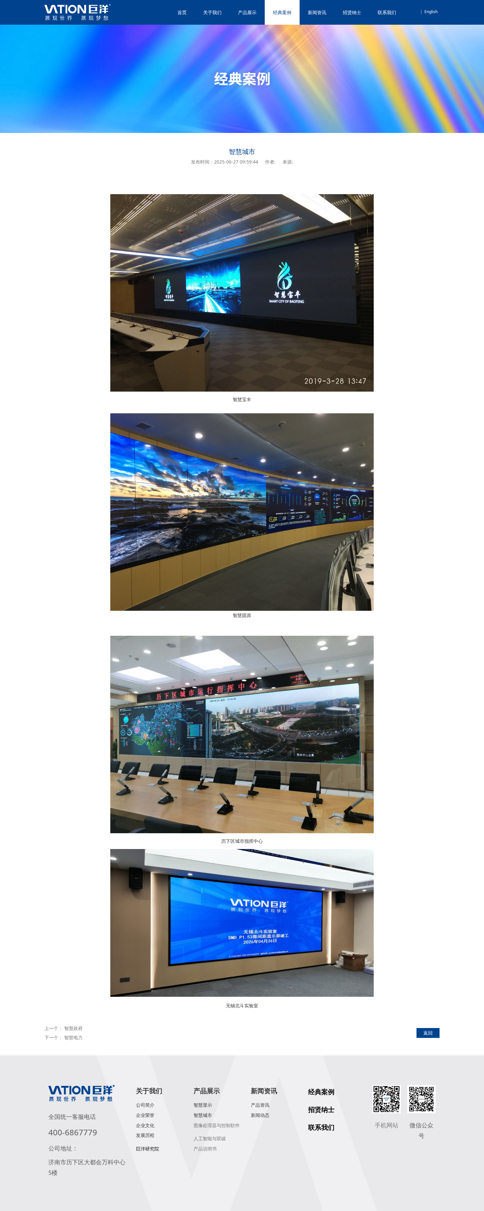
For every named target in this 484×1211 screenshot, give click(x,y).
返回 (428, 1033)
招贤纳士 (352, 12)
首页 (182, 12)
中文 (414, 11)
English (431, 11)
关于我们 (212, 12)
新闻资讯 (317, 12)
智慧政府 (73, 1028)
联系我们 (387, 12)
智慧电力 (73, 1037)
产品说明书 (205, 1149)
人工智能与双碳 (210, 1138)
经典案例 (282, 12)
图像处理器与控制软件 (217, 1125)
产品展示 (247, 12)
